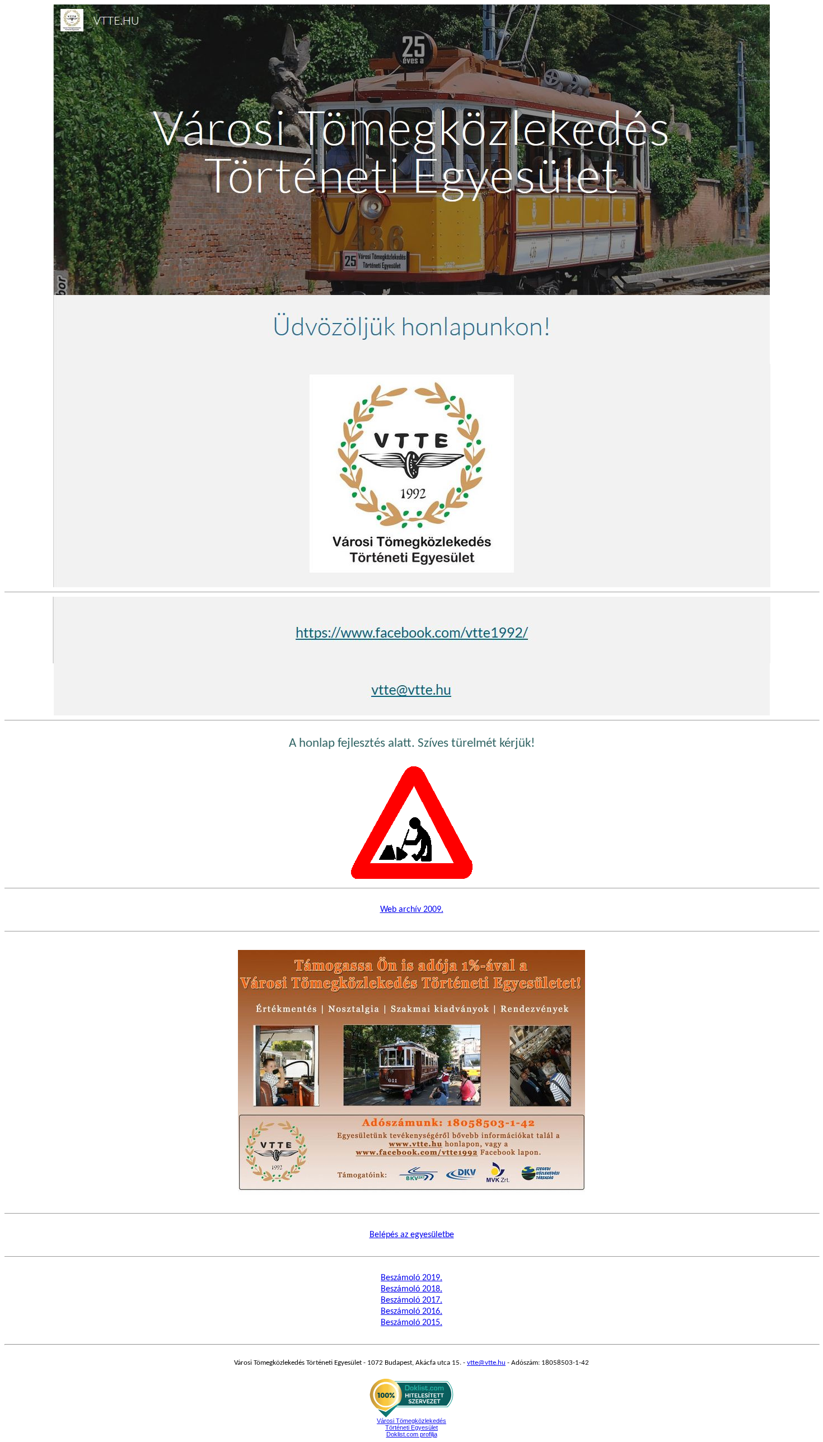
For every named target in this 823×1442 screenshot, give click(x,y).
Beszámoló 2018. (411, 1289)
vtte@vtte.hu (486, 1362)
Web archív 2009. (411, 909)
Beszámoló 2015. (411, 1322)
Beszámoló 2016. (411, 1311)
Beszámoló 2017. (411, 1300)
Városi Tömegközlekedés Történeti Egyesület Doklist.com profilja (411, 1427)
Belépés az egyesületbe (412, 1234)
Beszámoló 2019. (411, 1278)
